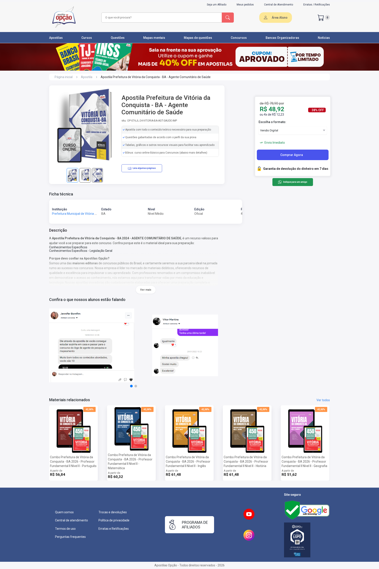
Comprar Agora (291, 155)
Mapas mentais (154, 37)
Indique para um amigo (295, 182)
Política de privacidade (113, 520)
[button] (131, 386)
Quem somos (64, 512)
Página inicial (64, 77)
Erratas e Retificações (113, 528)
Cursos (86, 37)
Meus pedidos (245, 4)
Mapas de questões (198, 37)
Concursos (239, 37)
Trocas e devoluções (112, 512)
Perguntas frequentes (70, 537)
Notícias (324, 37)
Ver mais (145, 289)
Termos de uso (65, 528)
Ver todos (323, 400)
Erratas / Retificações (316, 4)
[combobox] (161, 17)
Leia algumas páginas (144, 168)
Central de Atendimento (278, 4)
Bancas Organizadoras (282, 37)
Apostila (86, 77)
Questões (118, 37)
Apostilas (56, 37)
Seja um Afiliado (216, 4)
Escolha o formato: (272, 122)
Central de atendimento (71, 520)
